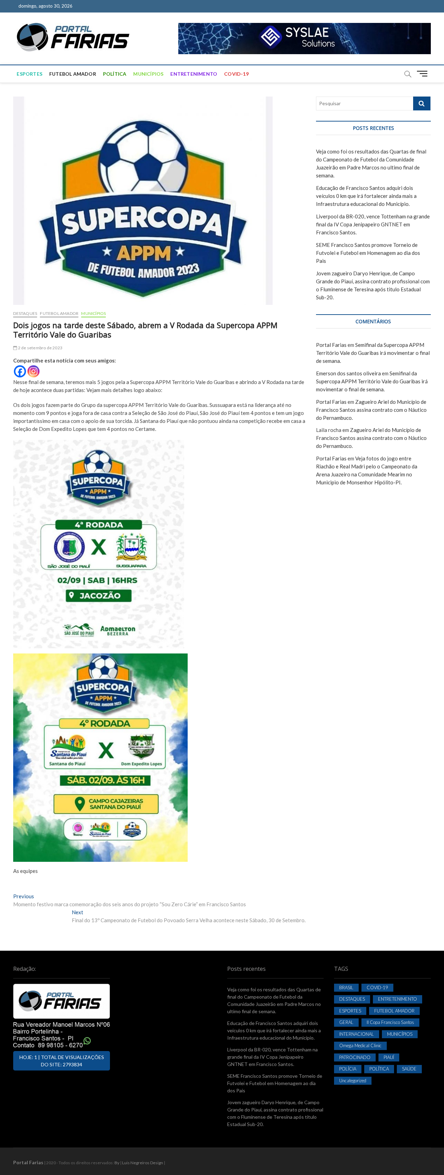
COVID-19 (236, 74)
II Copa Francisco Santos (390, 1022)
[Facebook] (20, 371)
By (116, 1162)
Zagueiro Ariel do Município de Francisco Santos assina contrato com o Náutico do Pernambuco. (371, 410)
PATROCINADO (354, 1057)
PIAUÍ (389, 1057)
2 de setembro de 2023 (39, 347)
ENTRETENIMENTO (193, 74)
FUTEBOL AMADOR (72, 74)
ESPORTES (29, 74)
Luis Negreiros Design (142, 1162)
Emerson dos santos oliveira (348, 373)
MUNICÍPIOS (148, 74)
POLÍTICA (115, 74)
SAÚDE (409, 1069)
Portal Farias (331, 345)
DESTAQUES (25, 313)
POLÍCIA (347, 1069)
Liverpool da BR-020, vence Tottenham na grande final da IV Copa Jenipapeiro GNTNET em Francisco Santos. (373, 224)
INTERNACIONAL (356, 1034)
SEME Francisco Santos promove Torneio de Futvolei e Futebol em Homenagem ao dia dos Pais (368, 253)
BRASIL (346, 987)
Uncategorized (352, 1080)
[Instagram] (33, 371)
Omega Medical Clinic (360, 1045)
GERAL (346, 1022)
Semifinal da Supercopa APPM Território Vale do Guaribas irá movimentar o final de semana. (373, 353)
